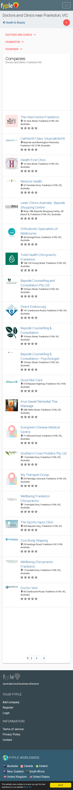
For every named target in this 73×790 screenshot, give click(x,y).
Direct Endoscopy (33, 306)
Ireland (42, 766)
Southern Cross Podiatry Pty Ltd (43, 453)
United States (41, 776)
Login (6, 713)
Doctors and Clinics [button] (18, 34)
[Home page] (10, 5)
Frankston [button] (12, 42)
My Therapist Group (35, 475)
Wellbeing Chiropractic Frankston (37, 564)
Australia (12, 766)
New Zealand (14, 771)
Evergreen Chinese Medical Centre (40, 429)
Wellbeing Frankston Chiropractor (35, 498)
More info (28, 787)
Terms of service (13, 729)
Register (8, 707)
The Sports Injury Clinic (37, 522)
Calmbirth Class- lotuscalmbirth (43, 138)
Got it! (60, 785)
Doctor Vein (29, 588)
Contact (7, 740)
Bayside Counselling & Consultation (36, 330)
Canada (28, 766)
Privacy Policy (11, 734)
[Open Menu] (66, 5)
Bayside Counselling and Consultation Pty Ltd (38, 283)
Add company (11, 702)
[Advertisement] (32, 88)
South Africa (36, 771)
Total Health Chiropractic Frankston (38, 257)
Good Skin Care (32, 380)
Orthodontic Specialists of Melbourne (39, 231)
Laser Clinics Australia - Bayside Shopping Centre (43, 205)
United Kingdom (16, 776)
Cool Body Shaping (34, 540)
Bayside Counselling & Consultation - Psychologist (40, 356)
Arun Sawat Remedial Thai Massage (39, 404)
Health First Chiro (33, 160)
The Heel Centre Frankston (40, 117)
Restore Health (31, 181)
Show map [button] (12, 49)
